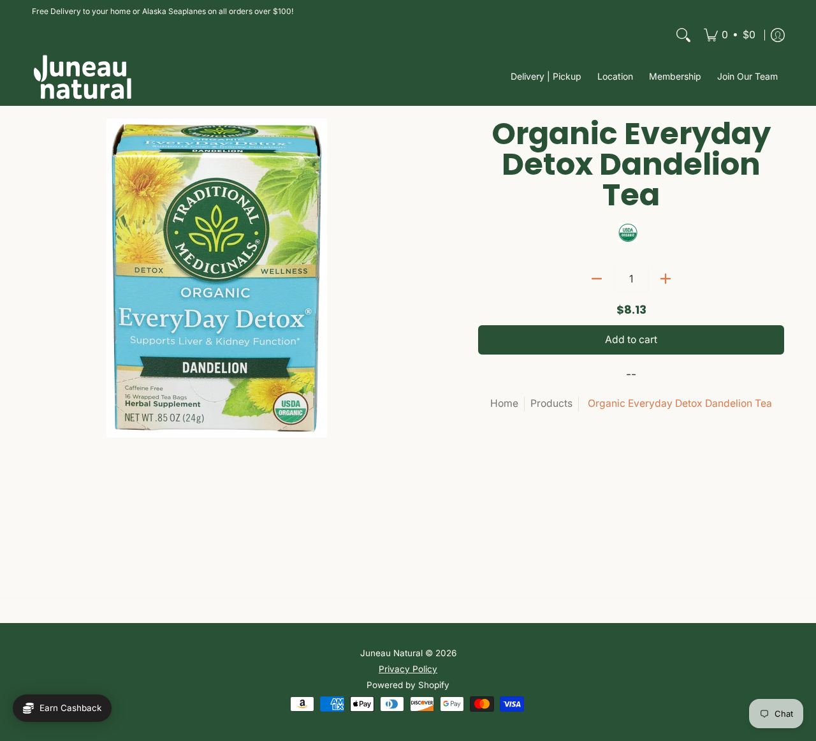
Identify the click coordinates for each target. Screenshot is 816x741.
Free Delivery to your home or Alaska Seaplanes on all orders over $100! (162, 11)
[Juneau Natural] (83, 77)
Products (551, 403)
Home (504, 403)
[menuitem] (729, 35)
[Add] (665, 278)
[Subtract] (596, 278)
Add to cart (631, 340)
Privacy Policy (408, 669)
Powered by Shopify (408, 685)
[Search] (683, 35)
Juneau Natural (391, 653)
